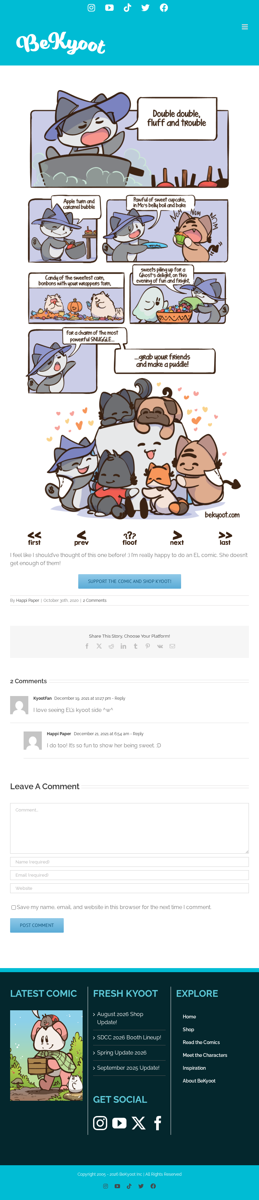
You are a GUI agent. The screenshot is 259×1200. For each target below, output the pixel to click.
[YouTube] (119, 1123)
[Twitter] (139, 1123)
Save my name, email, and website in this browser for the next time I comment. (114, 907)
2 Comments (95, 600)
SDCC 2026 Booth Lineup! (129, 1037)
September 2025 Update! (128, 1068)
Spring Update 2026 (122, 1052)
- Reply (118, 698)
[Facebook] (158, 1123)
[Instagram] (100, 1123)
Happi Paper (27, 600)
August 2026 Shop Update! (120, 1018)
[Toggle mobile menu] (245, 26)
